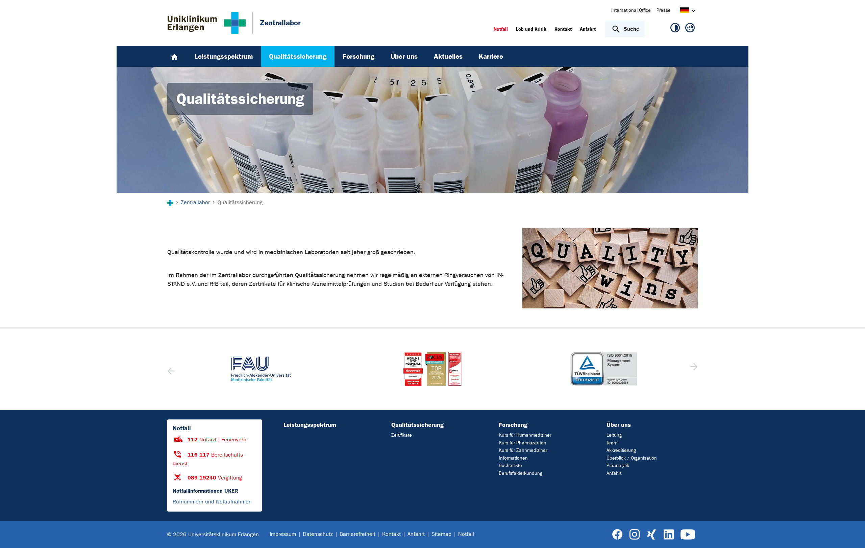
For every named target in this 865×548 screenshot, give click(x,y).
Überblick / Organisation (632, 458)
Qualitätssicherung (417, 425)
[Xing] (651, 535)
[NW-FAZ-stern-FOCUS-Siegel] (432, 369)
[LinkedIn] (668, 535)
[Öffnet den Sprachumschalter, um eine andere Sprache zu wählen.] (684, 11)
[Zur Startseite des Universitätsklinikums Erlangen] (207, 23)
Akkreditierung (621, 450)
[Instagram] (634, 535)
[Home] (174, 56)
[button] (693, 368)
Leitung (614, 435)
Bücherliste (510, 465)
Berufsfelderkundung (520, 473)
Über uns (619, 425)
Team (612, 443)
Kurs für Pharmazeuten (522, 443)
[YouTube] (688, 535)
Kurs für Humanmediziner (525, 435)
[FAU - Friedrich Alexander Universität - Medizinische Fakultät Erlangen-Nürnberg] (261, 369)
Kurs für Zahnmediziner (523, 450)
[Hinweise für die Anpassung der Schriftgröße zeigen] (690, 29)
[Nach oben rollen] (852, 534)
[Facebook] (617, 535)
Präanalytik (618, 465)
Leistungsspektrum (309, 425)
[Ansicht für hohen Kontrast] (675, 29)
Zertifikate (401, 435)
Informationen (513, 458)
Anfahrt (614, 473)
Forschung (513, 425)
